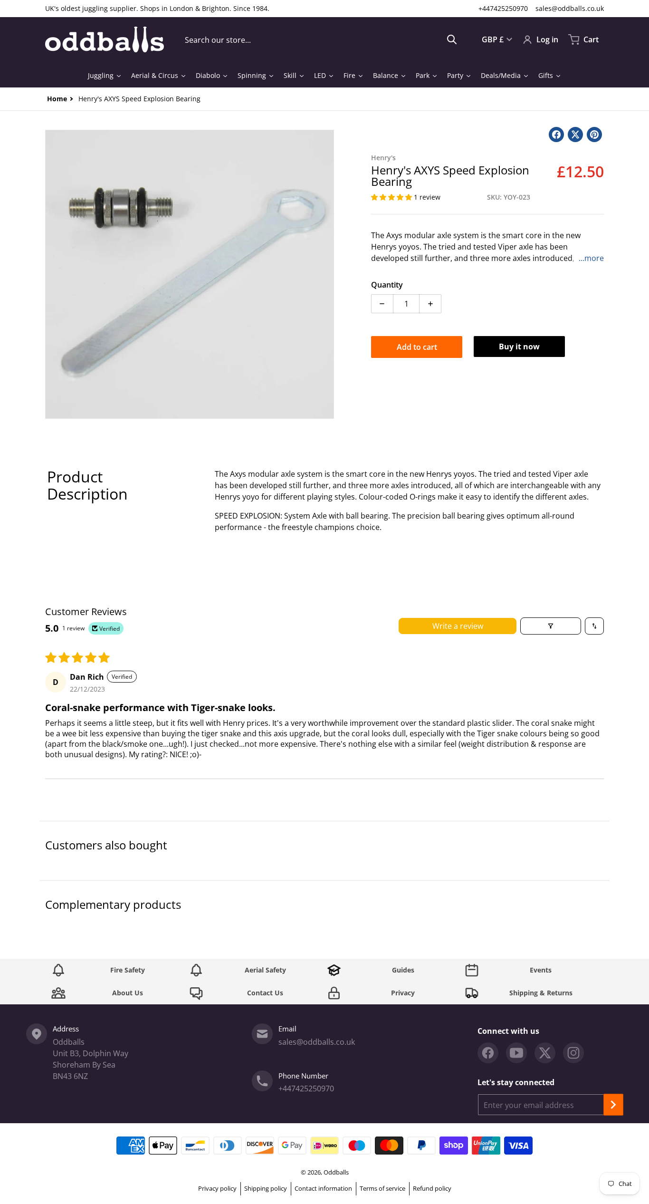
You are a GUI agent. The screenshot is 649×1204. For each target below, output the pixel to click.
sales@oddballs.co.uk (569, 8)
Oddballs (336, 1172)
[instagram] (573, 1052)
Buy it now (519, 346)
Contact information (323, 1188)
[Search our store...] (451, 39)
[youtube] (516, 1052)
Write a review (457, 626)
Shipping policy (265, 1188)
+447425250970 (503, 8)
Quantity (387, 284)
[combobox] (321, 39)
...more (591, 258)
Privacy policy (217, 1188)
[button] (392, 197)
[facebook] (487, 1052)
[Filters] (550, 626)
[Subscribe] (613, 1105)
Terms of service (382, 1188)
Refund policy (432, 1188)
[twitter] (544, 1052)
